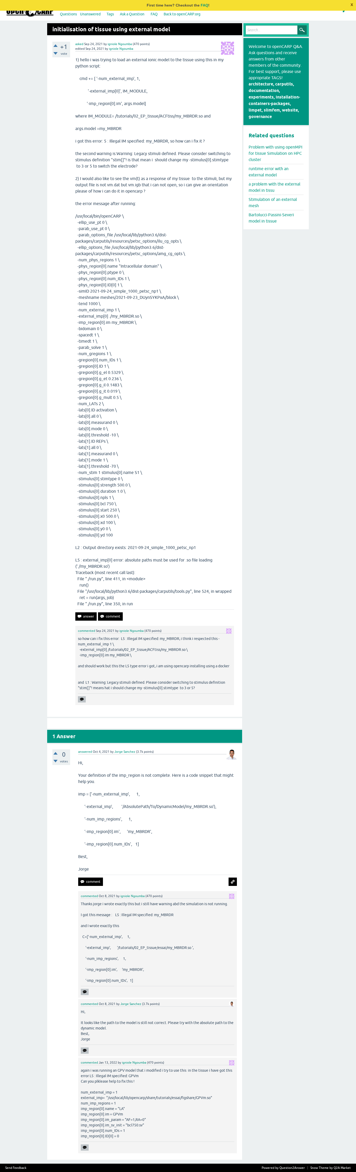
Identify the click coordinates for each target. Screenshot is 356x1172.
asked (79, 44)
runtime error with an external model (269, 171)
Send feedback (15, 1167)
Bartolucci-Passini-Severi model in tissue (271, 217)
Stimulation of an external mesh (273, 202)
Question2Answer (292, 1168)
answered (85, 752)
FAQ (204, 5)
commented (86, 631)
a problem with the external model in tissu (274, 187)
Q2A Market (342, 1168)
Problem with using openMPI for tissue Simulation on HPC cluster (275, 153)
